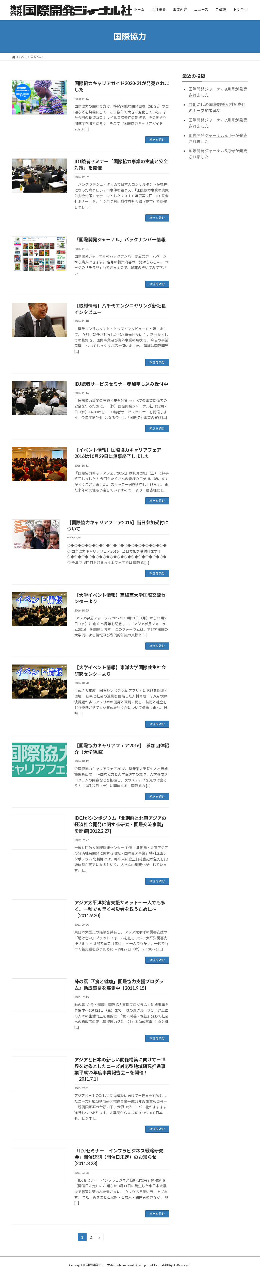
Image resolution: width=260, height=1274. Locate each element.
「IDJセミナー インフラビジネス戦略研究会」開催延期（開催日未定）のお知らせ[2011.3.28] (118, 1157)
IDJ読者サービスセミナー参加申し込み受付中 (121, 384)
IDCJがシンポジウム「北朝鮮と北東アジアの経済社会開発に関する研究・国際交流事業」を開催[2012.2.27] (120, 824)
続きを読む (157, 140)
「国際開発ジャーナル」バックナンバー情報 (120, 239)
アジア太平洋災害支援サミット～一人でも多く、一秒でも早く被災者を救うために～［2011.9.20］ (120, 909)
